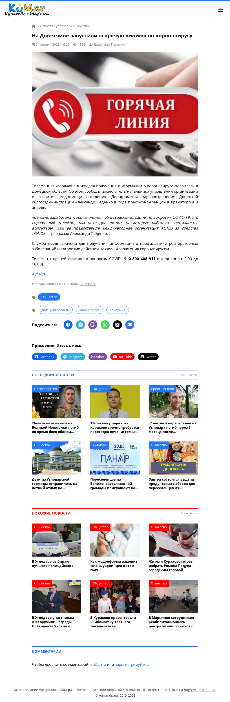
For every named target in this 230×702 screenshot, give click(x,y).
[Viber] (92, 324)
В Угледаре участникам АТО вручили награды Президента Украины (53, 621)
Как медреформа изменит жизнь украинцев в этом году (113, 565)
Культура (100, 445)
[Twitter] (117, 324)
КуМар (38, 273)
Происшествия (45, 389)
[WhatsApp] (105, 324)
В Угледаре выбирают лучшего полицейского (52, 563)
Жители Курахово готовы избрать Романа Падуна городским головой (171, 565)
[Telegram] (80, 324)
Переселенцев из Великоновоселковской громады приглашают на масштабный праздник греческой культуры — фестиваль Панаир (112, 483)
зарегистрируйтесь (132, 664)
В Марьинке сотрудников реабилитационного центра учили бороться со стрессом (172, 621)
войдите (98, 664)
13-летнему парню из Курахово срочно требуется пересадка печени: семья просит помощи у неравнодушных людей (114, 427)
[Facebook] (68, 324)
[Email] (129, 324)
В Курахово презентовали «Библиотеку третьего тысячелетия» (113, 621)
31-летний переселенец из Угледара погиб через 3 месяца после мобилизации (172, 427)
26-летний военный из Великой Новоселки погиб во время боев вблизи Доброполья (55, 427)
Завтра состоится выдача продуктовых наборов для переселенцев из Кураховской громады (172, 483)
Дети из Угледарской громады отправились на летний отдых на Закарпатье (54, 483)
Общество (49, 297)
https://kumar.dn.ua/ (199, 690)
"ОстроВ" (88, 283)
